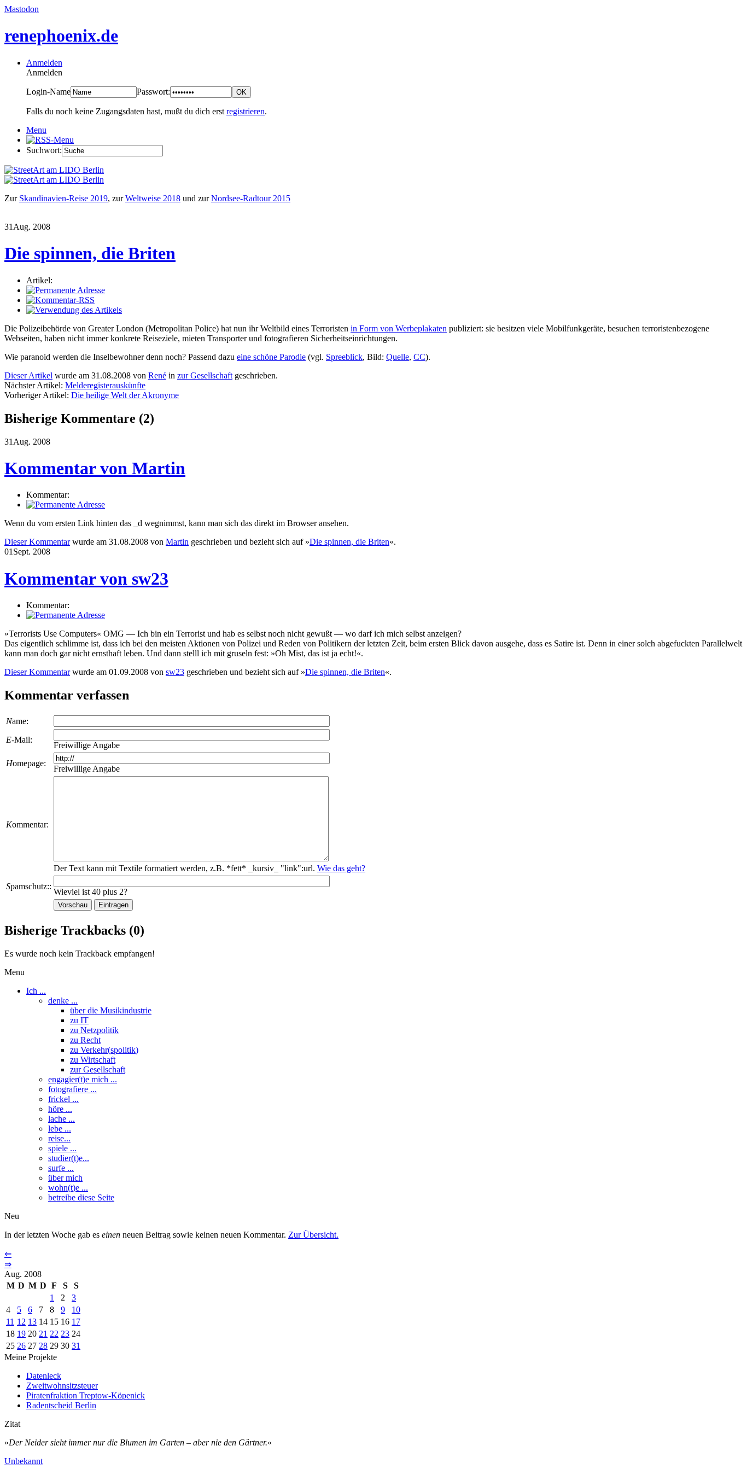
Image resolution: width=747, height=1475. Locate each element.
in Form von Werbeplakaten (399, 328)
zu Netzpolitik (94, 1030)
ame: (17, 721)
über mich (65, 1177)
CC (419, 357)
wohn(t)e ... (68, 1187)
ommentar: (27, 824)
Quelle (397, 357)
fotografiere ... (72, 1089)
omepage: (26, 763)
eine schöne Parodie (271, 357)
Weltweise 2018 (152, 198)
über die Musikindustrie (110, 1010)
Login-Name (48, 91)
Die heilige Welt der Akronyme (125, 395)
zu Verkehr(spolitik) (104, 1049)
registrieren (245, 111)
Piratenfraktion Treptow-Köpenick (85, 1395)
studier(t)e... (68, 1158)
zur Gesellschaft (204, 375)
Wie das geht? (341, 868)
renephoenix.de (61, 35)
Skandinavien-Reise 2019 (63, 198)
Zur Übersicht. (313, 1234)
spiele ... (62, 1148)
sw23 (175, 672)
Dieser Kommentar (37, 541)
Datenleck (43, 1375)
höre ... (60, 1108)
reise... (59, 1138)
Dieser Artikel (28, 375)
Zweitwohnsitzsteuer (62, 1385)
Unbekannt (23, 1461)
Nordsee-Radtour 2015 (250, 198)
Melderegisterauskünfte (105, 385)
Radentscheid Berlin (61, 1405)
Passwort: (153, 91)
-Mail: (19, 739)
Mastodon (21, 9)
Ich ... (36, 990)
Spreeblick (344, 357)
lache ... (61, 1118)
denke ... (63, 1000)
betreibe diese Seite (81, 1197)
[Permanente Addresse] (65, 290)
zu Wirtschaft (92, 1059)
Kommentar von (94, 468)
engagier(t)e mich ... (82, 1079)
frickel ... (63, 1099)
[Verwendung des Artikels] (74, 309)
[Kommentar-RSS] (60, 300)
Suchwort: (44, 150)
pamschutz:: (28, 886)
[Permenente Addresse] (65, 504)
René (157, 375)
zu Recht (85, 1040)
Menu (36, 130)
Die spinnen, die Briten (90, 253)
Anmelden (44, 62)
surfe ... (61, 1168)
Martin (177, 541)
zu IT (79, 1020)
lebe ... (59, 1128)
